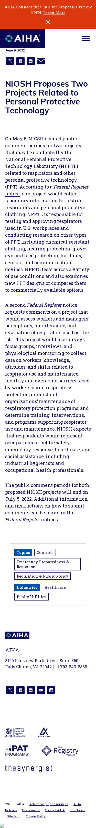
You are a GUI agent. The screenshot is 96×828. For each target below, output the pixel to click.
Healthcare (55, 587)
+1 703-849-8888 (71, 666)
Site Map (13, 816)
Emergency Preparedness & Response (43, 564)
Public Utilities (31, 596)
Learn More (54, 12)
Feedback (77, 810)
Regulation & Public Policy (42, 576)
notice (12, 194)
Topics (23, 552)
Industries (27, 587)
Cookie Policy (36, 816)
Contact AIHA (55, 810)
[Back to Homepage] (22, 38)
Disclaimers (31, 810)
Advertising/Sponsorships (48, 804)
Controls (45, 552)
